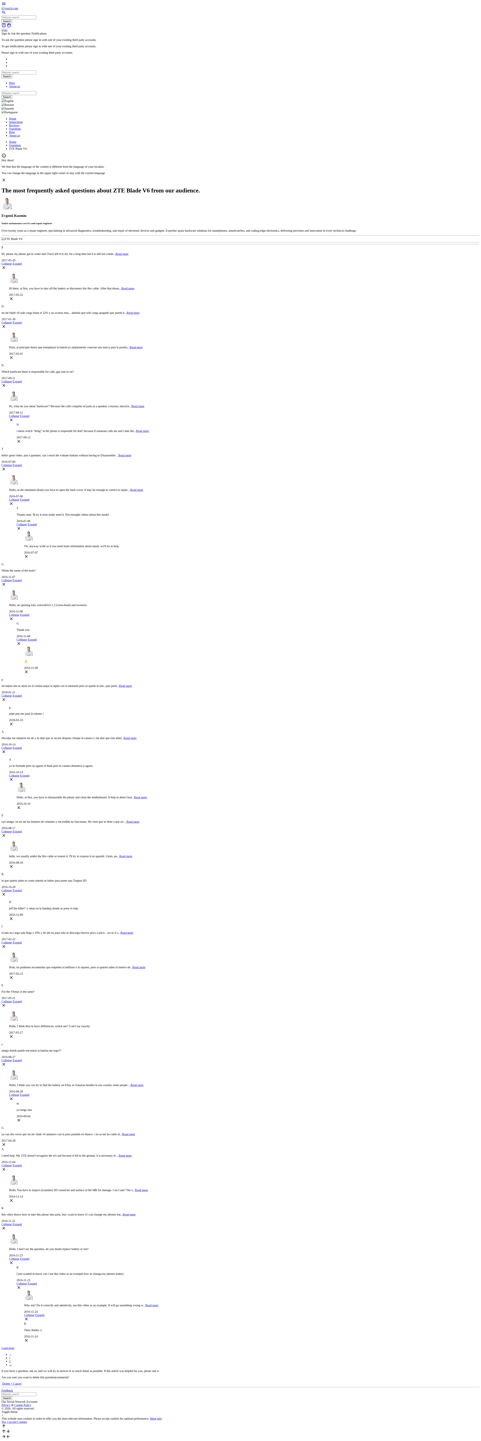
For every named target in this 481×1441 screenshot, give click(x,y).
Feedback (7, 1390)
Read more (122, 253)
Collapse (7, 263)
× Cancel (16, 1383)
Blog (12, 83)
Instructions (16, 122)
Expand (17, 263)
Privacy (6, 1405)
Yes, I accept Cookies (14, 1422)
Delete (6, 1383)
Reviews (14, 125)
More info (156, 1418)
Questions (15, 128)
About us (14, 86)
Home (12, 118)
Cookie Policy (22, 1405)
